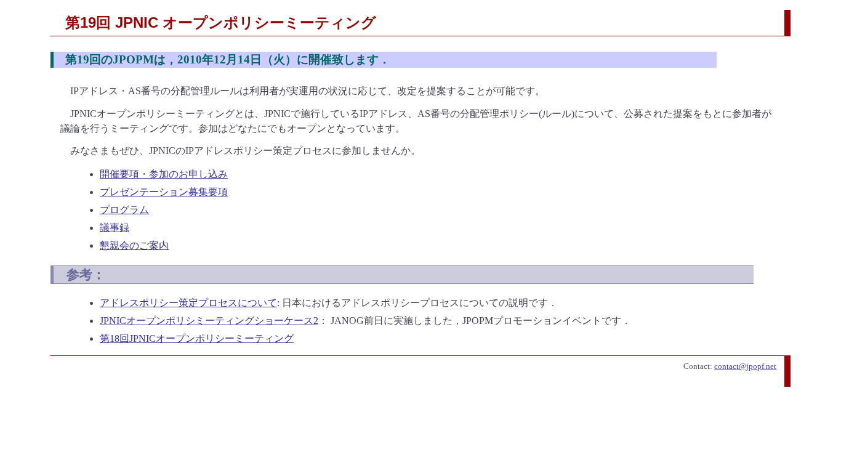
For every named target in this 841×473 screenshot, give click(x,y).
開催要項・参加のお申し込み (164, 174)
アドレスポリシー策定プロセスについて (188, 302)
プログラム (124, 209)
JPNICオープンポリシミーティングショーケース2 (209, 320)
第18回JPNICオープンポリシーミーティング (197, 338)
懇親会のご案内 (134, 245)
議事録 (114, 227)
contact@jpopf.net (745, 366)
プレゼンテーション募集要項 (164, 192)
